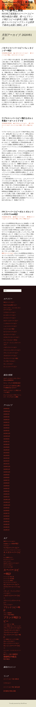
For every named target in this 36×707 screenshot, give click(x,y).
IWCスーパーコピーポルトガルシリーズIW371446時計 (18, 213)
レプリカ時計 (15, 639)
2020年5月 (6, 485)
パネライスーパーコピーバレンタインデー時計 (18, 49)
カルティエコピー (7, 561)
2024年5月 (6, 428)
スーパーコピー (8, 565)
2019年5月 (6, 519)
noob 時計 (15, 543)
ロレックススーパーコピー (11, 643)
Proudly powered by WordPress (18, 703)
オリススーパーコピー (9, 318)
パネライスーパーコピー (21, 53)
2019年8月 (6, 510)
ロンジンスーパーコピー (10, 366)
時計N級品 (6, 659)
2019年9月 (6, 508)
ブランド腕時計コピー (8, 626)
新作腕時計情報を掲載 (9, 691)
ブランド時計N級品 (8, 614)
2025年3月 (6, 417)
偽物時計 (15, 654)
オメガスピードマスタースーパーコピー (12, 550)
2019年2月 (6, 527)
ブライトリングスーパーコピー (12, 350)
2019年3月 (6, 524)
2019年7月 (6, 513)
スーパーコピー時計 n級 (8, 576)
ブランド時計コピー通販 (8, 624)
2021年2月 (6, 461)
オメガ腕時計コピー (8, 557)
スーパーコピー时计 (8, 567)
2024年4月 (6, 430)
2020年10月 (6, 472)
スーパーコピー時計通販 (8, 578)
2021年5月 (6, 455)
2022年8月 (6, 447)
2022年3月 (6, 450)
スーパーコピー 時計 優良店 (11, 679)
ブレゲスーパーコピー (10, 632)
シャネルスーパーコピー (10, 323)
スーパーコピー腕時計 (8, 580)
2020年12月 (6, 466)
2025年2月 (6, 419)
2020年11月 (6, 469)
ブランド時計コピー (24, 218)
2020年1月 (6, 497)
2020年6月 (6, 483)
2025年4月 (6, 414)
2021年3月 (6, 458)
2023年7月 (6, 441)
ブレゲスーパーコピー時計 (10, 358)
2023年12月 (6, 433)
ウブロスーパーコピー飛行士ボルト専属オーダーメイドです (17, 119)
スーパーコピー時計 (16, 125)
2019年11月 (6, 502)
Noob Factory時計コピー (10, 305)
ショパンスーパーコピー (10, 326)
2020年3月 (6, 491)
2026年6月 (6, 408)
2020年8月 (6, 477)
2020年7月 (6, 480)
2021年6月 (6, 452)
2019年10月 (6, 505)
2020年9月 (6, 474)
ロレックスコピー (8, 364)
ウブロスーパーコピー (21, 123)
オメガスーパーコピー (9, 315)
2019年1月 (6, 530)
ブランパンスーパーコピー (10, 353)
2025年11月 (6, 411)
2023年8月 (6, 439)
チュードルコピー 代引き (10, 340)
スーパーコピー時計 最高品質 (11, 687)
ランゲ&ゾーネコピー (9, 361)
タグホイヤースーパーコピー (11, 337)
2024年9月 (6, 425)
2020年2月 (6, 494)
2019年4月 (6, 521)
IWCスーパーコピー (19, 217)
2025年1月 (6, 422)
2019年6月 (6, 516)
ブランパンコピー (17, 626)
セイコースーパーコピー (10, 331)
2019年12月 (6, 499)
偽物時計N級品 (9, 657)
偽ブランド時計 (7, 654)
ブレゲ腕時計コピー (7, 639)
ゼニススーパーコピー (9, 334)
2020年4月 (6, 488)
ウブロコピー (6, 545)
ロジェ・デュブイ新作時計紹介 (12, 383)
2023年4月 (6, 444)
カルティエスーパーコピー (10, 320)
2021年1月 (6, 463)
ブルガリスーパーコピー (10, 355)
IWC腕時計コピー (7, 543)
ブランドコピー (8, 604)
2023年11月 (6, 436)
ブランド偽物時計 (7, 612)
